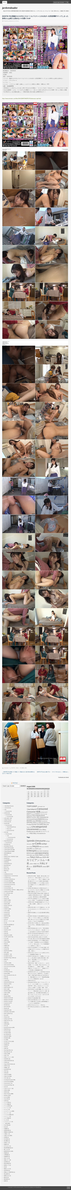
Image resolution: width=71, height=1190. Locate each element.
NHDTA (33, 853)
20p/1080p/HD (7, 841)
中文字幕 (6, 1125)
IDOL (5, 952)
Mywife (5, 1008)
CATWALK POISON (8, 879)
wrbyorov (11, 21)
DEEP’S (6, 900)
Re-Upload (6, 1034)
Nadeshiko (6, 1010)
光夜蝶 (5, 1128)
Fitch (5, 928)
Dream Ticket (7, 905)
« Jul (28, 799)
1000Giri (6, 813)
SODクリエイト (8, 1057)
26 (35, 796)
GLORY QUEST (8, 936)
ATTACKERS (7, 863)
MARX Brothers (7, 987)
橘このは (6, 1149)
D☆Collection (7, 893)
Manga (5, 985)
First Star (6, 926)
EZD (5, 919)
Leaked (6, 980)
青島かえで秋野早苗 (8, 1172)
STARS (5, 1062)
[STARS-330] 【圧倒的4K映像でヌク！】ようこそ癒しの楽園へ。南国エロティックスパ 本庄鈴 (38, 904)
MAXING (6, 990)
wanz (40, 857)
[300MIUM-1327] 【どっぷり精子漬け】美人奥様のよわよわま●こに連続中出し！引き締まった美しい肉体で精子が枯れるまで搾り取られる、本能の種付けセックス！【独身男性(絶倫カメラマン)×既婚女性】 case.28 (39, 975)
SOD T (5, 1055)
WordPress (38, 1187)
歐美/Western (7, 1151)
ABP (33, 844)
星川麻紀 (6, 1140)
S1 (4, 1039)
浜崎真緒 (44, 866)
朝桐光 (5, 1144)
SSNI (44, 855)
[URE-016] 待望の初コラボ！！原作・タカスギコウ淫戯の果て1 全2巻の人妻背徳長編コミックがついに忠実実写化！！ (38, 1001)
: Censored (6, 807)
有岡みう (6, 1142)
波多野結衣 (37, 866)
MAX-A (5, 989)
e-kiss (5, 910)
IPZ (31, 849)
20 (38, 795)
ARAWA (6, 858)
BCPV (5, 867)
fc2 (4, 922)
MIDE (41, 851)
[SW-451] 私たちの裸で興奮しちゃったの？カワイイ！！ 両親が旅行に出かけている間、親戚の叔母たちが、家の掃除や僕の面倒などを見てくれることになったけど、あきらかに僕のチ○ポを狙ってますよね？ (38, 993)
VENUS (6, 1090)
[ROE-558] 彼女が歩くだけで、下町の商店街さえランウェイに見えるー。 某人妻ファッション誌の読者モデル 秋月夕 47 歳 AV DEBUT (38, 930)
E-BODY (6, 909)
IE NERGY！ (7, 954)
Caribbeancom (7, 874)
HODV (43, 846)
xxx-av (5, 1097)
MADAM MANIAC (8, 982)
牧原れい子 (6, 1165)
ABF (5, 854)
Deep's (5, 898)
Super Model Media (8, 1064)
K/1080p (6, 970)
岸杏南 (5, 1137)
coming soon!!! (7, 891)
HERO (5, 940)
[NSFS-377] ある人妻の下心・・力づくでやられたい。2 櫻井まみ (53, 771)
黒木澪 (5, 1177)
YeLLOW (6, 1099)
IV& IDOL (6, 963)
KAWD (39, 848)
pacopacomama (8, 1027)
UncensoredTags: (8, 1085)
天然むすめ (6, 1135)
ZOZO (5, 1100)
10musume (6, 821)
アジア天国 (6, 1102)
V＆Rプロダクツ (8, 1088)
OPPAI (5, 1024)
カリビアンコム (7, 1111)
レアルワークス (7, 1121)
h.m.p (5, 938)
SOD (5, 1053)
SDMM (5, 1045)
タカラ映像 (6, 1118)
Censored (6, 768)
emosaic (6, 912)
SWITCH (6, 1065)
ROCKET (6, 1036)
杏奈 (26, 768)
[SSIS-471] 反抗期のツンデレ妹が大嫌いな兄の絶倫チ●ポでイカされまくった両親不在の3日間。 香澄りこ (38, 949)
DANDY (6, 895)
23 (48, 795)
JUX (36, 849)
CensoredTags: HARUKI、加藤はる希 (13, 889)
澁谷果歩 (6, 1161)
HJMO (5, 947)
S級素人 (6, 1067)
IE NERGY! (6, 956)
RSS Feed (15, 783)
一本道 (5, 1123)
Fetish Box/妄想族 (8, 924)
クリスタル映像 (7, 1114)
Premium (6, 1031)
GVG (31, 846)
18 (31, 795)
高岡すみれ (6, 1175)
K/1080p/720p (7, 971)
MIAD (38, 851)
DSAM (5, 907)
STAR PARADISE (8, 1060)
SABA (33, 855)
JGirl (5, 968)
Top (69, 1187)
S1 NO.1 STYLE (8, 1041)
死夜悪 (5, 1153)
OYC (5, 1025)
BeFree (6, 868)
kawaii (5, 973)
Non (5, 1015)
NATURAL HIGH (8, 1011)
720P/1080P (7, 848)
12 (35, 793)
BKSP (5, 870)
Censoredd (6, 886)
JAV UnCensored (8, 966)
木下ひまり (6, 1146)
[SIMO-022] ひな (32, 980)
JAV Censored (7, 964)
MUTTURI (6, 1006)
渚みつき (6, 1158)
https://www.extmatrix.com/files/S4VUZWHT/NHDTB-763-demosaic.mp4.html (21, 98)
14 (41, 793)
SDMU (37, 855)
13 (38, 793)
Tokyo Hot (6, 1076)
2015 (5, 832)
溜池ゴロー (6, 1160)
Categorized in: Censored (10, 875)
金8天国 (6, 1170)
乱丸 (5, 1126)
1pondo (6, 823)
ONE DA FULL (7, 1020)
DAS (5, 896)
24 (28, 796)
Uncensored (9, 830)
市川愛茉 (22, 768)
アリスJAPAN (7, 1106)
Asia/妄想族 (7, 860)
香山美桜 (6, 1174)
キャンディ (6, 1113)
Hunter (5, 949)
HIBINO (6, 945)
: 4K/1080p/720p (8, 806)
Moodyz (6, 996)
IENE (5, 959)
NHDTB (13, 768)
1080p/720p (7, 820)
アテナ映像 (6, 1104)
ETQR (5, 917)
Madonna (6, 984)
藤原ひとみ (6, 1168)
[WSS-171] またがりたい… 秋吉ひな (36, 1005)
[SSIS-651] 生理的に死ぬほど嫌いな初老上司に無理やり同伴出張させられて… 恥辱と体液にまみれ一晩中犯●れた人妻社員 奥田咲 (38, 895)
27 (38, 796)
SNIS (41, 855)
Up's (5, 1086)
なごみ (5, 1120)
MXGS (29, 853)
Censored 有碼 (7, 882)
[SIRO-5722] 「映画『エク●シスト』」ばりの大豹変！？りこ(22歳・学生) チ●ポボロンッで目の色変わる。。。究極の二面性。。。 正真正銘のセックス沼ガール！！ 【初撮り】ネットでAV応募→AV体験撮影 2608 (38, 967)
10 (28, 793)
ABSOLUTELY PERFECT (10, 856)
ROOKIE (6, 1038)
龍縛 (5, 1181)
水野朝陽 (6, 1154)
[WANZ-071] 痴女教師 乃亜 (34, 998)
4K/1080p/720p (7, 846)
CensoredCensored (8, 884)
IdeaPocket (6, 950)
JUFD (33, 848)
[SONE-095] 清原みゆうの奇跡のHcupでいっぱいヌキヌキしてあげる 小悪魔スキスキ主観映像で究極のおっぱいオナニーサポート (38, 890)
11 (31, 793)
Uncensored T (7, 1083)
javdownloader (9, 8)
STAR (47, 855)
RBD (31, 855)
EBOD (28, 846)
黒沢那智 (6, 1179)
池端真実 (6, 1156)
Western (6, 1095)
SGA (5, 1046)
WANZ (5, 1092)
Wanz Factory (7, 1093)
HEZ (5, 943)
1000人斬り (7, 818)
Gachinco (6, 929)
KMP (5, 977)
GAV (5, 931)
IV (4, 961)
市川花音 (6, 1139)
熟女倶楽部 (6, 1163)
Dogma (6, 903)
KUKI (5, 978)
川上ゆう (31, 866)
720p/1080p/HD (10, 827)
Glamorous (6, 935)
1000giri (48, 841)
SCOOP (6, 1043)
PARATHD (6, 1029)
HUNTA (46, 846)
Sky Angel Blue (7, 1050)
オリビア (6, 1109)
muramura (6, 1003)
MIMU (5, 994)
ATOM (5, 861)
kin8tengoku (32, 851)
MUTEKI (6, 1004)
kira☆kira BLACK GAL (9, 975)
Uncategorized (7, 1079)
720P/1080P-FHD (8, 849)
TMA (5, 1072)
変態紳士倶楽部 (7, 1132)
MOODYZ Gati (7, 1001)
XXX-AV (45, 857)
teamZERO (6, 1069)
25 (31, 796)
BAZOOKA (6, 865)
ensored (6, 914)
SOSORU (6, 1058)
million (5, 992)
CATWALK (6, 877)
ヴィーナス (6, 1107)
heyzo (36, 846)
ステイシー (6, 1116)
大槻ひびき (36, 863)
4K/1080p (6, 844)
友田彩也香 (6, 1130)
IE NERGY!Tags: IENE (9, 957)
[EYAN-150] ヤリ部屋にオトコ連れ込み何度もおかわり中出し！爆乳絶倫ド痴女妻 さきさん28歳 (38, 924)
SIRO (5, 1048)
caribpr (44, 844)
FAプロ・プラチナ (8, 921)
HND (40, 846)
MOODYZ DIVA (7, 999)
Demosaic (6, 902)
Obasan (6, 1017)
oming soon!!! (7, 1018)
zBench (32, 1187)
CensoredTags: (7, 888)
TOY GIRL (6, 1078)
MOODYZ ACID (7, 997)
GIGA (5, 933)
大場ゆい (6, 1133)
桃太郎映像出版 (7, 1147)
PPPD (28, 855)
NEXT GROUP (7, 1013)
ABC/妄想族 (7, 853)
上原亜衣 (31, 863)
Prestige (6, 1032)
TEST (5, 1071)
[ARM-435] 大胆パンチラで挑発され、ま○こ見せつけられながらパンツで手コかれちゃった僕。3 (38, 909)
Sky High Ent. (7, 1052)
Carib (38, 843)
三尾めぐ (17, 768)
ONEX (5, 1022)
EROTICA (6, 916)
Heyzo (8, 828)
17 (28, 795)
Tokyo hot (6, 1074)
